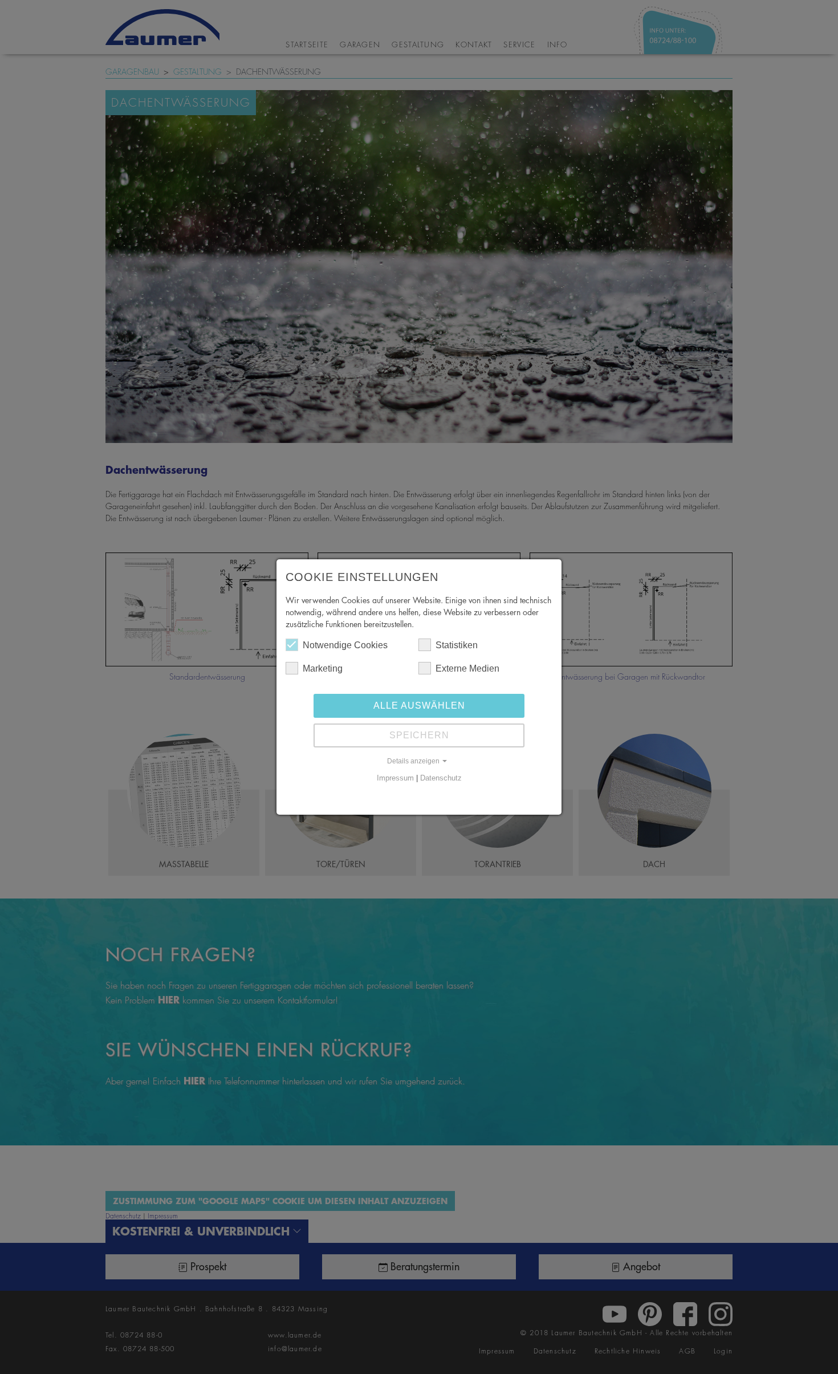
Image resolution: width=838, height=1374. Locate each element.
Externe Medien (467, 668)
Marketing (323, 668)
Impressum (395, 778)
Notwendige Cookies (345, 645)
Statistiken (457, 645)
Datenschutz (441, 778)
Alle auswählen (419, 705)
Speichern (419, 735)
